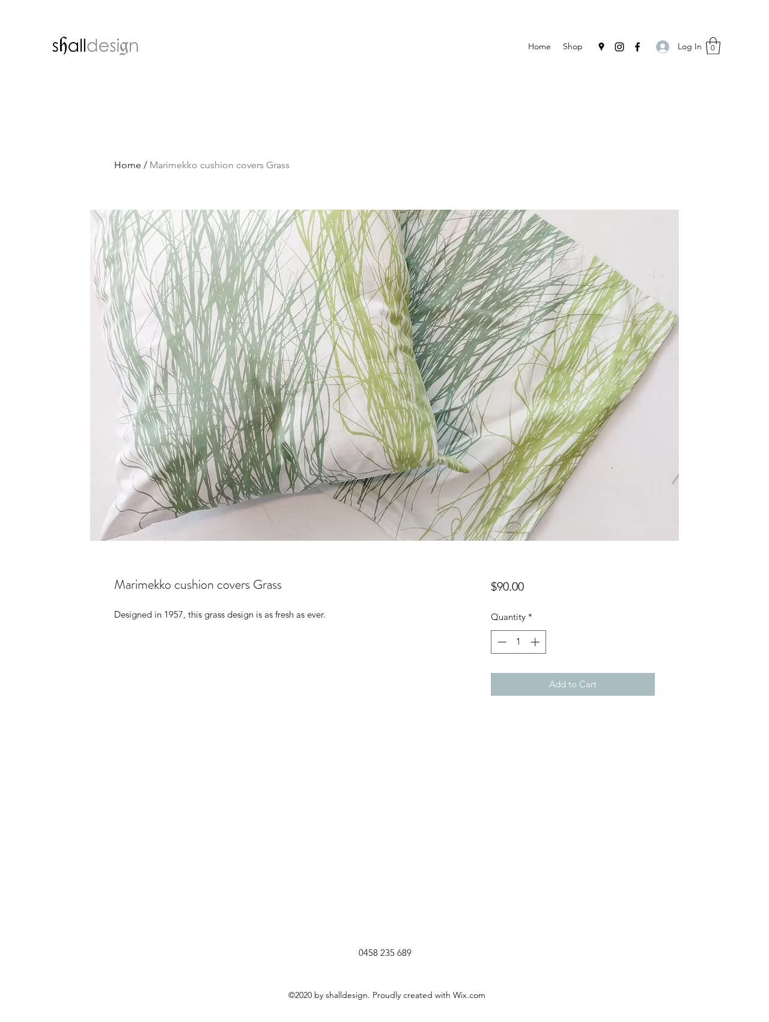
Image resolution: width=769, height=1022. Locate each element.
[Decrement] (501, 642)
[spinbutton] (518, 642)
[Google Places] (601, 47)
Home (127, 165)
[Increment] (536, 642)
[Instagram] (619, 47)
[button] (713, 46)
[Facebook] (637, 47)
